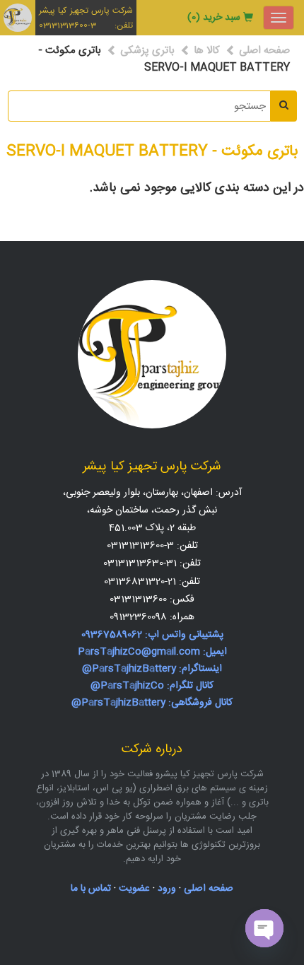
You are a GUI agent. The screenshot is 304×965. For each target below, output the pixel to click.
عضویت (134, 888)
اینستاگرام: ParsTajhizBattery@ (152, 668)
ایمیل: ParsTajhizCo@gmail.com (152, 651)
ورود (167, 888)
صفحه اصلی (264, 50)
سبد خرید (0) (213, 17)
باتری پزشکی (147, 50)
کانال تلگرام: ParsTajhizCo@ (152, 685)
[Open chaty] (264, 928)
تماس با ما (91, 888)
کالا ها (207, 50)
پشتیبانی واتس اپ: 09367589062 (152, 634)
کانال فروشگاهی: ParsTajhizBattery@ (152, 702)
